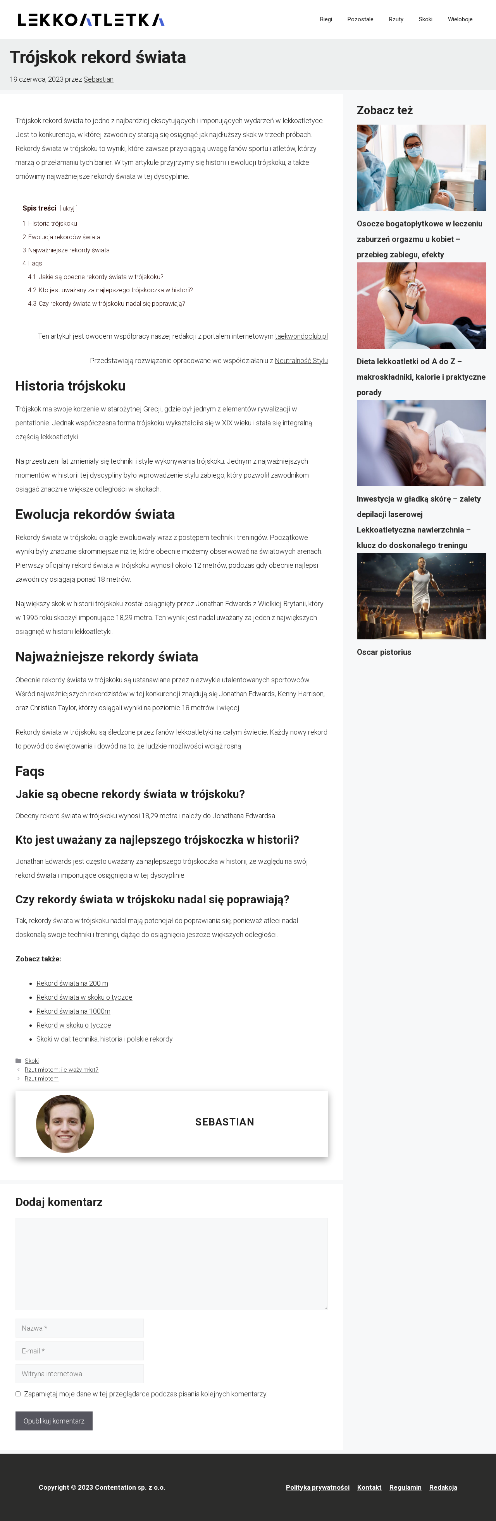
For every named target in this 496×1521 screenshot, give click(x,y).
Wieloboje (460, 19)
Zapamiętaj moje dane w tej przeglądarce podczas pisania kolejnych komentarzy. (145, 1394)
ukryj (68, 209)
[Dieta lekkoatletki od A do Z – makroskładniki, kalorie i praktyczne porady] (421, 308)
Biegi (326, 19)
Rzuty (396, 19)
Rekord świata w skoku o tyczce (84, 997)
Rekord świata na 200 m (72, 983)
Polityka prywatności (318, 1487)
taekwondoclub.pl (301, 336)
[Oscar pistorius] (421, 598)
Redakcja (443, 1487)
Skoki (425, 19)
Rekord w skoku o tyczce (73, 1025)
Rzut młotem (42, 1078)
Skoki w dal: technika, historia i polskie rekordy (104, 1039)
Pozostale (361, 19)
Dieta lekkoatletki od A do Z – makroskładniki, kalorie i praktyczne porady (421, 377)
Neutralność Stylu (301, 360)
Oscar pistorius (384, 652)
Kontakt (369, 1487)
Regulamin (405, 1487)
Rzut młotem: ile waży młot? (61, 1069)
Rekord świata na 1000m (73, 1011)
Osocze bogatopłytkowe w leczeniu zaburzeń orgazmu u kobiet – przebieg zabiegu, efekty (419, 239)
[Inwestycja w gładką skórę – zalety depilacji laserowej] (421, 446)
